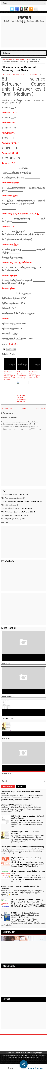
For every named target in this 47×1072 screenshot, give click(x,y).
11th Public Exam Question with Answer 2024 (18, 512)
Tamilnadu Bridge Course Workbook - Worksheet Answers (19, 658)
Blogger (39, 1053)
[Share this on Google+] (16, 344)
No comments (34, 74)
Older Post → (40, 408)
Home (5, 59)
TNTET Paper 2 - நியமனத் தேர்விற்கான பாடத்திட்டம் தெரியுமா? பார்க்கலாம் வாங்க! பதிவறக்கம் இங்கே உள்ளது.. (25, 915)
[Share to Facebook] (15, 349)
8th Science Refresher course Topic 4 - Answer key (22, 375)
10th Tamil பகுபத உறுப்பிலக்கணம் (13, 498)
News (4, 522)
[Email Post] (3, 349)
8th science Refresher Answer (19, 59)
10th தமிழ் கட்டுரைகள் (9, 505)
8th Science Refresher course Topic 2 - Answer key (35, 375)
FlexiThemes (13, 1055)
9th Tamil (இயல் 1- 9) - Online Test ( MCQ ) (27, 900)
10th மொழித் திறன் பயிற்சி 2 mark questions (17, 508)
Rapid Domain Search (30, 1057)
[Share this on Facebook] (9, 344)
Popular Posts (8, 786)
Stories (11, 1068)
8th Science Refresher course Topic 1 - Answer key (22, 398)
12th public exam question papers (14, 515)
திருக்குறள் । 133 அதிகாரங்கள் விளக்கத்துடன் (22, 692)
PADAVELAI (24, 17)
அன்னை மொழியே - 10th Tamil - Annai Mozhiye (23, 734)
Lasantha (34, 1055)
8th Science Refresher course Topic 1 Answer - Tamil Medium (9, 376)
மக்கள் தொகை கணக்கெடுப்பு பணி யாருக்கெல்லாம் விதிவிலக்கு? (17, 768)
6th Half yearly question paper (13, 519)
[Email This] (7, 349)
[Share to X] (12, 349)
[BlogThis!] (10, 349)
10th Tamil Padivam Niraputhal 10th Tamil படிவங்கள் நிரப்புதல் (21, 713)
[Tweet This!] (12, 344)
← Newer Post (7, 408)
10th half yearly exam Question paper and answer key (21, 501)
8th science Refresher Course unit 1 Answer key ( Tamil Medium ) (20, 69)
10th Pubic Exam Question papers (14, 494)
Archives (21, 786)
